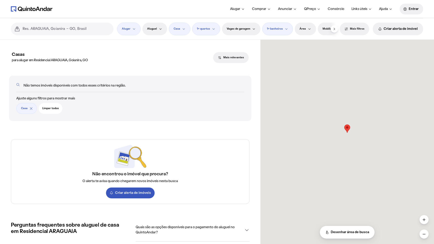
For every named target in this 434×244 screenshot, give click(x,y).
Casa (177, 29)
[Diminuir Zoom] (424, 234)
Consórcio (336, 9)
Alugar (235, 9)
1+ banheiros (275, 29)
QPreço (310, 9)
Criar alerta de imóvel (401, 28)
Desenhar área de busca (350, 232)
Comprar (259, 9)
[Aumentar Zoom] (424, 219)
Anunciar (285, 9)
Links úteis (359, 9)
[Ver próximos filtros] (334, 29)
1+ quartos (203, 29)
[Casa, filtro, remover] (31, 108)
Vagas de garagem (238, 29)
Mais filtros (357, 29)
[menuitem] (237, 9)
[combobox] (66, 29)
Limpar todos (50, 108)
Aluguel (152, 29)
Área (303, 29)
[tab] (231, 57)
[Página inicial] (31, 8)
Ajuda (383, 9)
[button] (193, 230)
